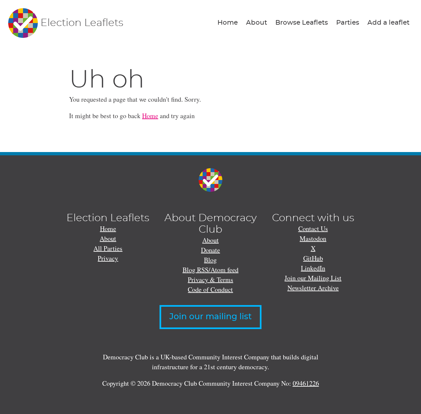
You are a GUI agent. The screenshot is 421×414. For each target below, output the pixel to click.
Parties (347, 22)
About (256, 22)
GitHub (313, 258)
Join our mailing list (210, 317)
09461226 (306, 383)
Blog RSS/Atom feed (210, 269)
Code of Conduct (210, 289)
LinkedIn (313, 268)
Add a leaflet (388, 22)
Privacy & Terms (210, 279)
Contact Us (313, 228)
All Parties (107, 248)
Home (227, 22)
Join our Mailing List (313, 277)
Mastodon (313, 238)
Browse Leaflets (301, 22)
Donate (210, 250)
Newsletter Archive (313, 287)
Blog (210, 259)
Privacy (108, 258)
